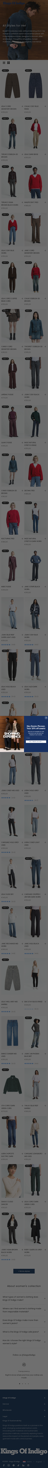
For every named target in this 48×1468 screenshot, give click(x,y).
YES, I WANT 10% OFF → (36, 741)
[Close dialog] (46, 718)
